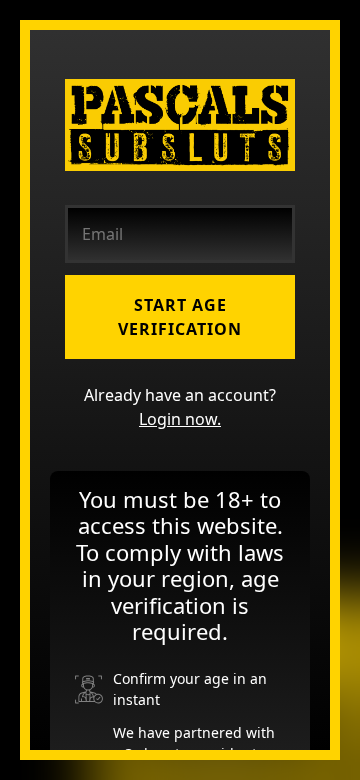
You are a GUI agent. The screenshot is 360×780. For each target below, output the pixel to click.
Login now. (180, 419)
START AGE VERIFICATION (180, 317)
